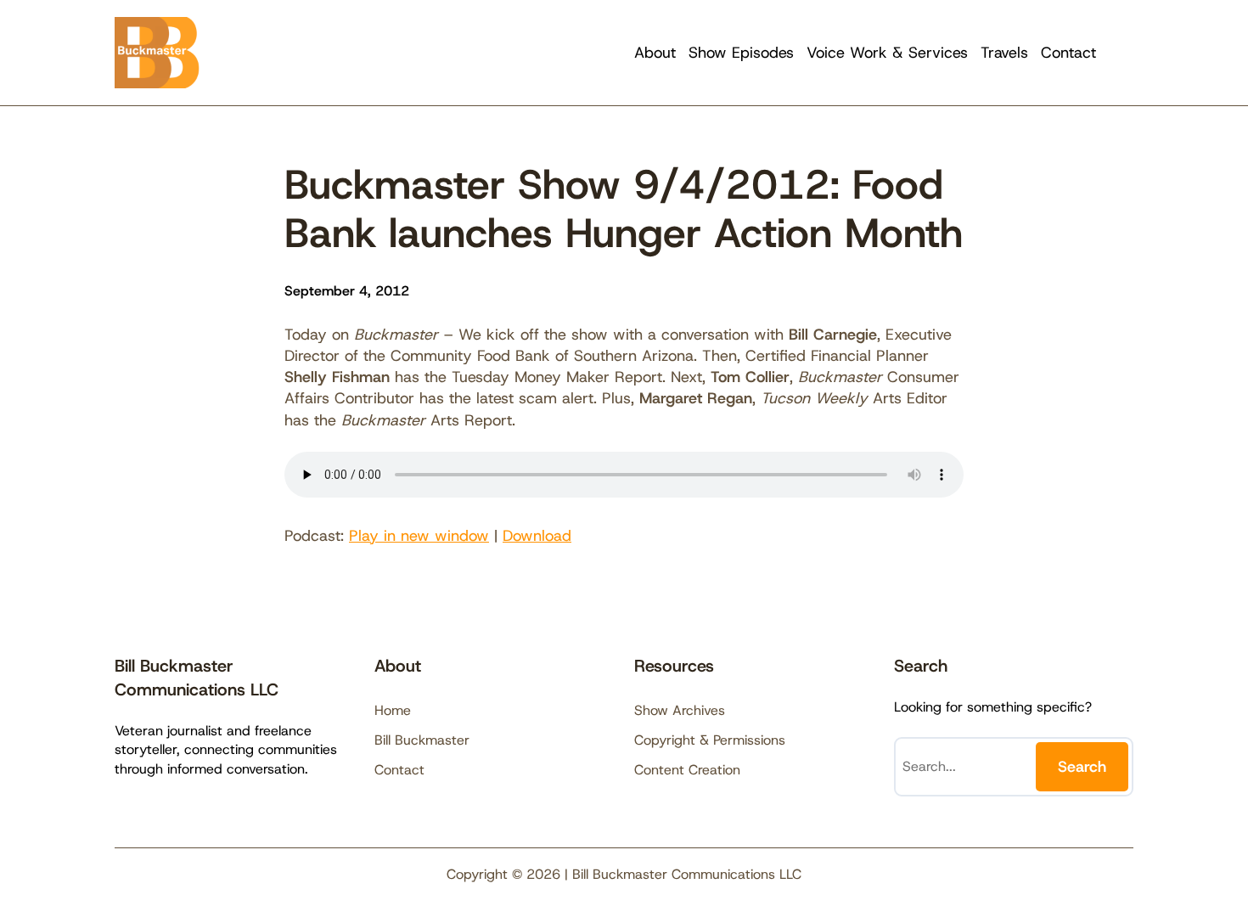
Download (537, 536)
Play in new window (419, 536)
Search (1082, 767)
